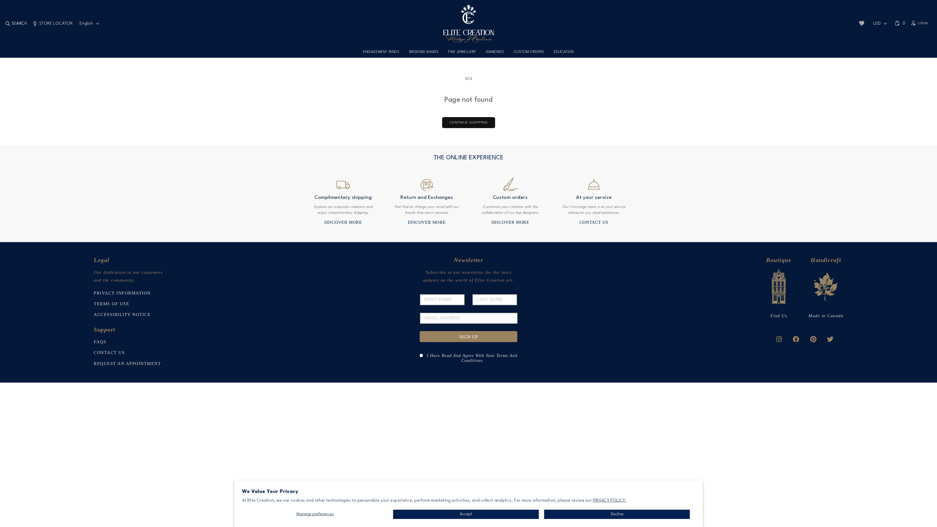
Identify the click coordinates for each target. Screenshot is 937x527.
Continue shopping (468, 122)
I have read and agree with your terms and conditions (472, 355)
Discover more (343, 222)
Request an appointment (127, 363)
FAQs (100, 341)
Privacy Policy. (609, 500)
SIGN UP (468, 336)
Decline (617, 514)
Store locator (56, 23)
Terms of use (111, 303)
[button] (381, 54)
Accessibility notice (122, 314)
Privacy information (122, 293)
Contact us (594, 222)
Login (923, 23)
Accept (466, 514)
